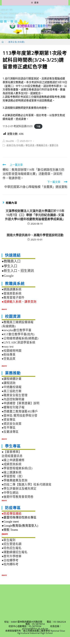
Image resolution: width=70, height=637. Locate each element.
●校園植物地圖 (11, 350)
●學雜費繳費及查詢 (14, 480)
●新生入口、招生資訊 (18, 271)
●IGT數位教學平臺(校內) (18, 334)
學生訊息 (30, 145)
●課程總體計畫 (11, 378)
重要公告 (53, 145)
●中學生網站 (10, 492)
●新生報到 (8, 540)
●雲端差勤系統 (11, 293)
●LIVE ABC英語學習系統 (18, 342)
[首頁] (3, 42)
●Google (8, 275)
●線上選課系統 (11, 472)
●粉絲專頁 (8, 354)
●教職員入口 (11, 261)
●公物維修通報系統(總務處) (20, 338)
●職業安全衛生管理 (14, 395)
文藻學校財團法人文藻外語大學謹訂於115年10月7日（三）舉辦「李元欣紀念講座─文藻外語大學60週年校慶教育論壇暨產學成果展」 (35, 215)
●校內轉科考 (10, 564)
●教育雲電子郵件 (13, 297)
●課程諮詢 (8, 382)
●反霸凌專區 (10, 431)
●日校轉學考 (10, 560)
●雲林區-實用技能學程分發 (19, 415)
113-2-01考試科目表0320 (17, 126)
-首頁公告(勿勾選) (15, 145)
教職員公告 (42, 145)
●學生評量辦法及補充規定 (19, 488)
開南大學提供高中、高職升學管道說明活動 (35, 235)
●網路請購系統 (11, 289)
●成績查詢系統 (11, 464)
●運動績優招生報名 (14, 552)
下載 (38, 126)
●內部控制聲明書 (13, 399)
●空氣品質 (8, 358)
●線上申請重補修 (13, 460)
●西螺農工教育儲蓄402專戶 (20, 411)
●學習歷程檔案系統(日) (17, 468)
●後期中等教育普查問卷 (17, 496)
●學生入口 (9, 266)
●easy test (7, 346)
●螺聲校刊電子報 (13, 407)
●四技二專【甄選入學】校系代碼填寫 (26, 484)
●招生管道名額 (11, 543)
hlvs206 (10, 141)
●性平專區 (8, 427)
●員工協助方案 (11, 391)
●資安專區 (8, 419)
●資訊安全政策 (11, 423)
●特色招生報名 (11, 548)
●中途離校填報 (11, 387)
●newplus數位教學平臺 (16, 330)
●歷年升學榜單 (11, 556)
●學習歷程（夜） (13, 476)
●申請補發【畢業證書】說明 (20, 403)
